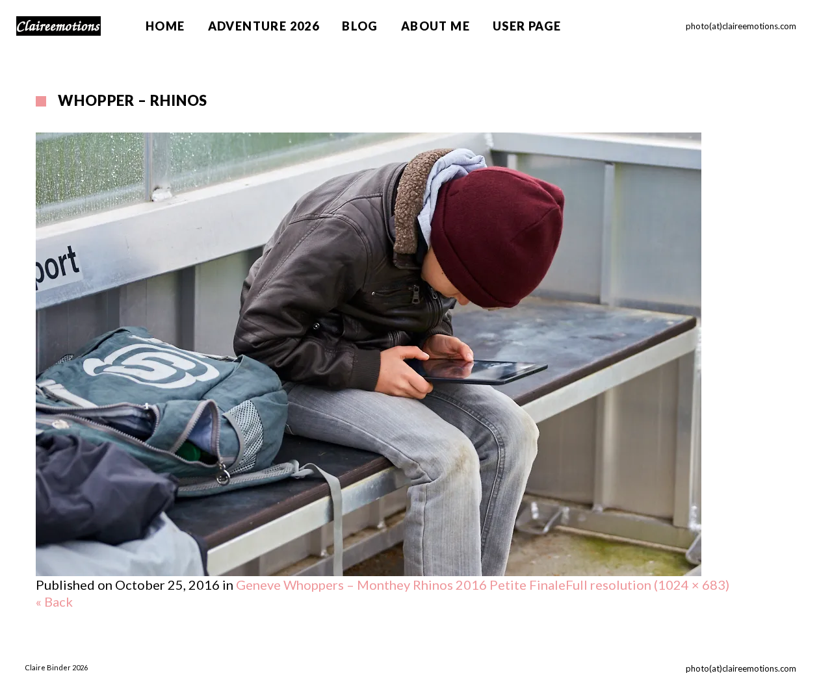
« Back (54, 601)
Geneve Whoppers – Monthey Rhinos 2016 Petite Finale (401, 584)
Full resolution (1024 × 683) (647, 584)
